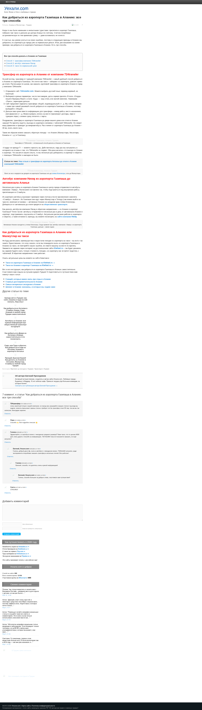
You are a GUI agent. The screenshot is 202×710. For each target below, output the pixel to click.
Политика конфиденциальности (43, 706)
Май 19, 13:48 (6, 595)
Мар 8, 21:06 (6, 634)
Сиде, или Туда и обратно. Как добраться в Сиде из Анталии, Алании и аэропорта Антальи (16, 348)
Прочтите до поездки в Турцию (22, 369)
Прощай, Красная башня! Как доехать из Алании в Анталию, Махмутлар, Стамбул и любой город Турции (15, 362)
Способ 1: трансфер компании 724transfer (23, 60)
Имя (28, 524)
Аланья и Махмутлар (17, 25)
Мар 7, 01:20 (6, 644)
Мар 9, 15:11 (6, 607)
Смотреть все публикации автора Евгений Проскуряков (36, 385)
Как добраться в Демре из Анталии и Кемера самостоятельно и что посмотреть (15, 336)
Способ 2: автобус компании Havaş (20, 63)
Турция (29, 25)
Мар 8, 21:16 (6, 620)
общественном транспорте (55, 204)
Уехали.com (16, 8)
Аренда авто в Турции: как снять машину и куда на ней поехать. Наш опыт (15, 300)
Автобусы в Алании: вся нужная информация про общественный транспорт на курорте (15, 324)
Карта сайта (26, 706)
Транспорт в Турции (41, 369)
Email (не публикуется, (32, 528)
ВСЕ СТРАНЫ (11, 2)
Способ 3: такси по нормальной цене (21, 65)
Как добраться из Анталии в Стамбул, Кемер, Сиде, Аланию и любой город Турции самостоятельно (15, 311)
